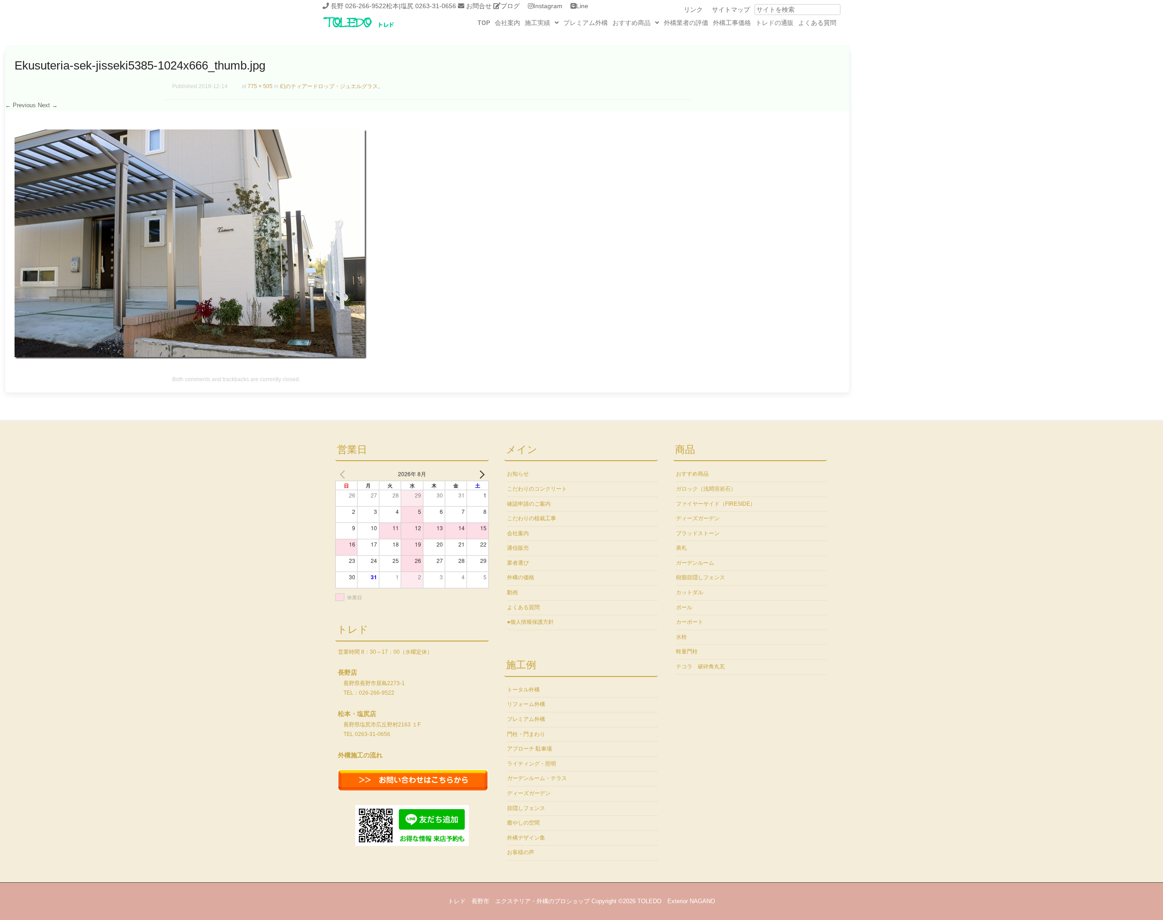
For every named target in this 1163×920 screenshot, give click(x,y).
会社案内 (507, 22)
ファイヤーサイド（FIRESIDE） (715, 504)
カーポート (689, 622)
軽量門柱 (687, 651)
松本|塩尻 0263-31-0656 (421, 6)
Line (582, 6)
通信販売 (518, 548)
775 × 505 (260, 86)
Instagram (547, 6)
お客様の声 (520, 852)
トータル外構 (523, 689)
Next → (48, 105)
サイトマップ (731, 9)
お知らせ (518, 474)
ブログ (510, 6)
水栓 (681, 637)
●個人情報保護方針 (530, 622)
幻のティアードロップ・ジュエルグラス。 (331, 86)
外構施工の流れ (360, 755)
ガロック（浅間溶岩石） (706, 489)
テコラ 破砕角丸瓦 (700, 666)
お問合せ (479, 6)
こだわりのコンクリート (537, 489)
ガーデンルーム (695, 563)
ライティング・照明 (531, 764)
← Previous (20, 105)
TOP (483, 22)
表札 (681, 548)
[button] (541, 22)
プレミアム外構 (585, 22)
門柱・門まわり (526, 734)
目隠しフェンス (526, 808)
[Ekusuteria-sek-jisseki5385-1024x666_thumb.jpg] (191, 356)
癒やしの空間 (523, 823)
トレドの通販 (774, 22)
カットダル (689, 592)
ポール (684, 607)
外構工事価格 (732, 22)
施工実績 (537, 22)
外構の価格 (520, 577)
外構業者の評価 (686, 22)
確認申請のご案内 (529, 504)
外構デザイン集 (526, 838)
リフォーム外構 (526, 704)
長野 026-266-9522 (358, 6)
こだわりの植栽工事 (531, 518)
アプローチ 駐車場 (529, 749)
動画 (512, 592)
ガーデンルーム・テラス (537, 778)
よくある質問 (817, 22)
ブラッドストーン (698, 533)
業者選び (518, 563)
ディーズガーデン (529, 793)
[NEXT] (480, 474)
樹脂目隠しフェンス (700, 577)
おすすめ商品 (631, 22)
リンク (693, 9)
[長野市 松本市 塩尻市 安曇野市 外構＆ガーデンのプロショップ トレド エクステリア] (370, 28)
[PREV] (344, 474)
